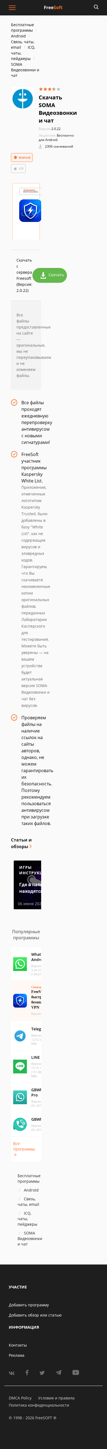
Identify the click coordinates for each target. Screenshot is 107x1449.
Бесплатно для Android (56, 137)
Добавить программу (29, 1304)
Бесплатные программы (22, 27)
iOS (21, 168)
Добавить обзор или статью (35, 1315)
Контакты (18, 1345)
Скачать (56, 274)
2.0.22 (50, 128)
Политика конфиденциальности (39, 1405)
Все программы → (24, 1149)
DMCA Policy (20, 1398)
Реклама (16, 1355)
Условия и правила (56, 1398)
